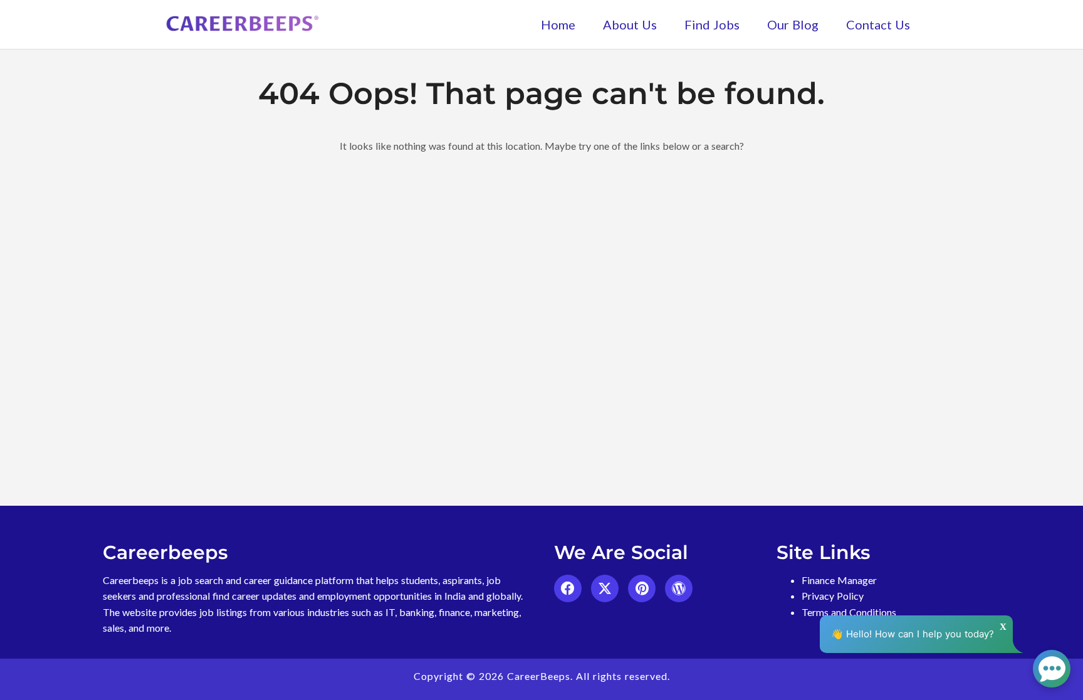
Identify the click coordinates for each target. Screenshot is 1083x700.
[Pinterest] (642, 588)
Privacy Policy (833, 596)
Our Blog (793, 24)
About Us (630, 24)
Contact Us (878, 24)
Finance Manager (839, 580)
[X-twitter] (605, 588)
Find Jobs (712, 24)
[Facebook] (568, 588)
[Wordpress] (679, 588)
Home (558, 24)
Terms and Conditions (849, 612)
